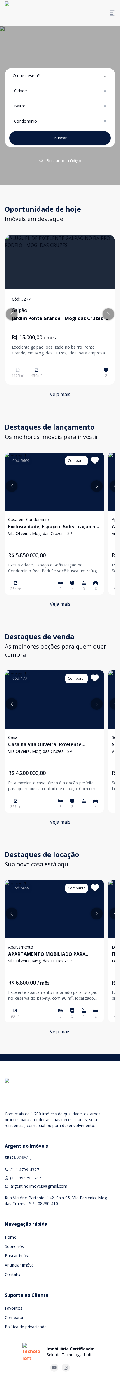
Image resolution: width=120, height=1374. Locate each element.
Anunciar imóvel (20, 1265)
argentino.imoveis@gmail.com (38, 1186)
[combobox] (60, 75)
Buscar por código (63, 160)
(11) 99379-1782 (25, 1178)
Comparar (14, 1317)
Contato (12, 1274)
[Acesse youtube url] (54, 1368)
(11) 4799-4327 (24, 1169)
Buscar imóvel (18, 1255)
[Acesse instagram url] (66, 1368)
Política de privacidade (26, 1326)
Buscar (60, 138)
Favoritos (13, 1308)
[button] (11, 314)
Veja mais (60, 394)
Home (10, 1237)
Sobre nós (14, 1246)
